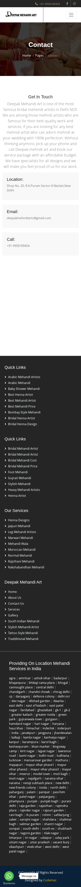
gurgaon (51, 719)
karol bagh (49, 742)
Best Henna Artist (20, 395)
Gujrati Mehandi (19, 478)
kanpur (14, 742)
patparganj (47, 797)
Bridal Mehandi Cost (22, 460)
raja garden (27, 806)
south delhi (31, 828)
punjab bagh (49, 801)
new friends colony (23, 787)
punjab (32, 801)
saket (13, 819)
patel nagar (27, 797)
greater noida (46, 714)
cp (11, 696)
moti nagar (17, 778)
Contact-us (16, 603)
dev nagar (18, 701)
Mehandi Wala (18, 544)
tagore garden (31, 833)
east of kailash (36, 705)
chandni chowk (39, 692)
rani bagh (16, 815)
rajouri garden (54, 810)
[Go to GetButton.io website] (9, 883)
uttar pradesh (40, 842)
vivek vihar (35, 847)
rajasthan (46, 806)
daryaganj (23, 696)
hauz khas (16, 728)
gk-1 (58, 710)
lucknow (15, 760)
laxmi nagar (27, 756)
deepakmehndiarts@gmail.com (29, 218)
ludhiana (63, 756)
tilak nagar (52, 833)
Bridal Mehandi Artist (23, 448)
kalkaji (16, 737)
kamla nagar (32, 737)
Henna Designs (19, 520)
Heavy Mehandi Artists (24, 490)
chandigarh (17, 692)
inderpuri (64, 728)
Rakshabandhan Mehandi (26, 567)
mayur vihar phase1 (40, 765)
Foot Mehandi (18, 472)
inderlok (49, 728)
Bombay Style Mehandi (24, 412)
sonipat (15, 828)
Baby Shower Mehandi (24, 389)
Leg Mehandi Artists (22, 532)
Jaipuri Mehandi (19, 526)
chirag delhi (61, 692)
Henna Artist (17, 496)
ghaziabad (45, 710)
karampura (30, 742)
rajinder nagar (30, 810)
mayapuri (16, 765)
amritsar (25, 678)
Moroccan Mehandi (22, 549)
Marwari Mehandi (20, 538)
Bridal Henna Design (22, 424)
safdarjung (62, 815)
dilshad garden (40, 701)
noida (43, 787)
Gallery (13, 615)
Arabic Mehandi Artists (24, 377)
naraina (15, 783)
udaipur (46, 838)
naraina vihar (54, 778)
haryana (58, 724)
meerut (25, 774)
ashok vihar (42, 678)
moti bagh (61, 774)
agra (12, 678)
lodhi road (46, 756)
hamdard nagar (20, 724)
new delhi (63, 783)
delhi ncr (64, 696)
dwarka (58, 701)
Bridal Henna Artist (21, 418)
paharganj (16, 792)
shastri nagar (54, 824)
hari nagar (42, 724)
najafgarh (35, 778)
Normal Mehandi (20, 555)
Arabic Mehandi (19, 383)
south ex (48, 828)
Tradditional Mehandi (23, 639)
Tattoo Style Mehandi (23, 633)
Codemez (49, 880)
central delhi (45, 687)
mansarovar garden (38, 760)
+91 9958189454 (18, 246)
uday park (62, 838)
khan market (41, 746)
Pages (39, 55)
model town (42, 774)
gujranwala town (31, 719)
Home (26, 55)
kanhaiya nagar (55, 737)
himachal (33, 728)
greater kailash (22, 714)
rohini (46, 815)
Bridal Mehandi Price (22, 466)
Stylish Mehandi (19, 484)
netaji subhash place (38, 783)
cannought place (21, 687)
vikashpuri (16, 847)
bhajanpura (17, 683)
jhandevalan (63, 733)
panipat (44, 792)
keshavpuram (19, 746)
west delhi (52, 847)
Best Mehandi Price (21, 406)
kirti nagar (27, 751)
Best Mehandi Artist (22, 400)
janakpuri (29, 733)
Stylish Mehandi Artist (23, 627)
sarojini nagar (30, 819)
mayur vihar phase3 (45, 769)
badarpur (61, 678)
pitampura (17, 801)
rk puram (33, 815)
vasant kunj (61, 842)
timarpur (16, 838)
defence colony (44, 696)
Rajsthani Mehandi (21, 561)
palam (31, 792)
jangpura (45, 733)
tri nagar (31, 838)
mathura (62, 760)
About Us (14, 598)
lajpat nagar (47, 751)
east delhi (16, 705)
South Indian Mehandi (23, 621)
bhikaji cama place (42, 683)
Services (14, 609)
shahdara (50, 819)
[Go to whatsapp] (9, 876)
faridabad (28, 710)
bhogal (63, 683)
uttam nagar (18, 842)
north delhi (58, 787)
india (15, 733)
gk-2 (67, 710)
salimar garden (30, 824)
